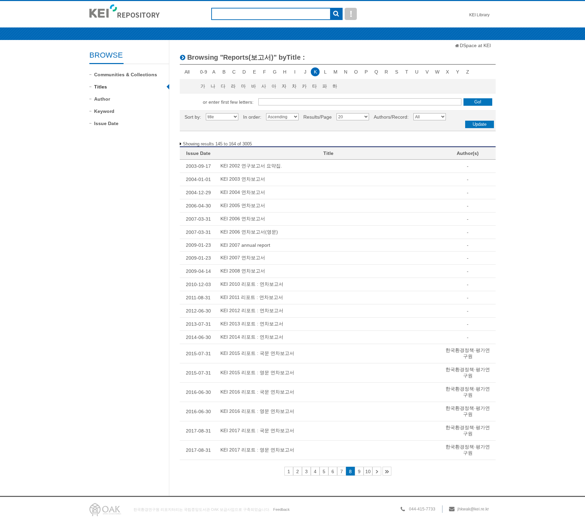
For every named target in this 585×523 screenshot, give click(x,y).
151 (387, 471)
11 (376, 471)
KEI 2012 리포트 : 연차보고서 (251, 310)
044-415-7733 (422, 509)
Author (102, 99)
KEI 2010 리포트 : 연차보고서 (251, 284)
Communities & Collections (125, 74)
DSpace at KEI (475, 45)
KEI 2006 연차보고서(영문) (249, 232)
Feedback (281, 509)
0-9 (203, 72)
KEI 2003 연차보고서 (242, 179)
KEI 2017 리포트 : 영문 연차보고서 (257, 449)
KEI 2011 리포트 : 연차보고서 (251, 297)
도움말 (351, 14)
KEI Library (479, 15)
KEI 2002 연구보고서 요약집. (251, 165)
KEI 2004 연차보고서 (242, 192)
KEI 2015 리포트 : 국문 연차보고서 (257, 353)
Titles (100, 86)
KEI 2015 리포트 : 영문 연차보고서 (257, 372)
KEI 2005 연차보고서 (242, 205)
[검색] (336, 14)
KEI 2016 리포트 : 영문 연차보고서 (257, 411)
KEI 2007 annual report (245, 245)
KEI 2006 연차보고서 (242, 218)
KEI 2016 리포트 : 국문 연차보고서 (257, 392)
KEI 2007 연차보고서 (242, 257)
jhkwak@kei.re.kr (473, 509)
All (187, 72)
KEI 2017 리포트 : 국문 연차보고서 (257, 430)
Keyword (104, 111)
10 (368, 471)
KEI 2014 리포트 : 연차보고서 (251, 337)
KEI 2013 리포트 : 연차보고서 (251, 323)
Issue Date (106, 123)
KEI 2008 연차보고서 (242, 271)
